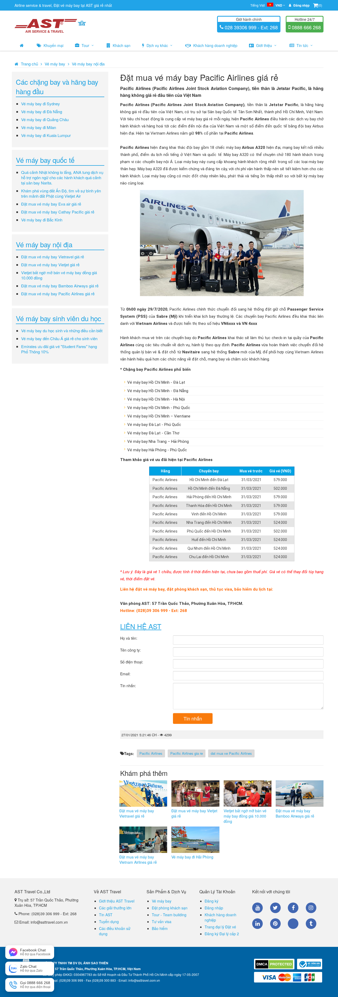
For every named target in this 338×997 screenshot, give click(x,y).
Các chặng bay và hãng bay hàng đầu (57, 86)
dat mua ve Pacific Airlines (231, 753)
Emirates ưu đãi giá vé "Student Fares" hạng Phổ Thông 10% (59, 349)
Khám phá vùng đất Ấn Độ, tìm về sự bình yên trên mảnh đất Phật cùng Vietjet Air (61, 193)
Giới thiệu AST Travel (116, 901)
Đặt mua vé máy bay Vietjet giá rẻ (50, 264)
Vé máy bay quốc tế (45, 160)
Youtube (257, 908)
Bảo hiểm (160, 928)
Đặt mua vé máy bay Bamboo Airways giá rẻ (59, 285)
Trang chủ (29, 64)
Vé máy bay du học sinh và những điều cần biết (61, 330)
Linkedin (257, 923)
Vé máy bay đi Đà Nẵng (41, 111)
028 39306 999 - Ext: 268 (250, 27)
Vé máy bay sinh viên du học (58, 318)
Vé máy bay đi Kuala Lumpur (46, 135)
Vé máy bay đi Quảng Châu (45, 119)
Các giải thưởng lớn (115, 907)
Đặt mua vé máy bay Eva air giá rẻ (51, 204)
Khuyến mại (53, 45)
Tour (85, 45)
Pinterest (275, 923)
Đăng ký (211, 901)
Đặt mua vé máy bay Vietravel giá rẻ (52, 256)
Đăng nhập (214, 907)
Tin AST (105, 914)
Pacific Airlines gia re (186, 753)
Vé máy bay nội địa (88, 64)
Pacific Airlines (150, 753)
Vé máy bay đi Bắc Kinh (41, 219)
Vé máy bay (55, 64)
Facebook (293, 908)
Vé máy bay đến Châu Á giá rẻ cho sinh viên (59, 338)
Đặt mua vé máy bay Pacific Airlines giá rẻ (58, 293)
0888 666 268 (305, 27)
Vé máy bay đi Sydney (40, 103)
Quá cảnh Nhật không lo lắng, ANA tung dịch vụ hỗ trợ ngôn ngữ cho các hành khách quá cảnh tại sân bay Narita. (62, 177)
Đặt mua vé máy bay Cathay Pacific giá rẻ (57, 212)
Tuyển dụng (109, 921)
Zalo (293, 923)
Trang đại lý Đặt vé (220, 926)
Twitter (275, 908)
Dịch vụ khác (157, 45)
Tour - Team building (169, 914)
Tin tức (302, 45)
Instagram (311, 908)
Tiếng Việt (266, 5)
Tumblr (311, 923)
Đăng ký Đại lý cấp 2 (222, 933)
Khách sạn (121, 45)
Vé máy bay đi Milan (38, 127)
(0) (320, 5)
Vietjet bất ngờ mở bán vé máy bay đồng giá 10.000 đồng (59, 275)
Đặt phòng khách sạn (169, 907)
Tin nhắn (193, 718)
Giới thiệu (264, 45)
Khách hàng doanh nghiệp (214, 45)
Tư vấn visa (161, 921)
